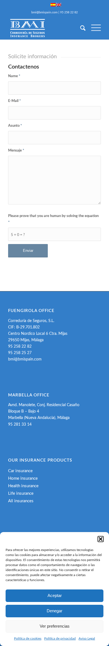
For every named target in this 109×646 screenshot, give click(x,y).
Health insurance (23, 486)
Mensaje (16, 150)
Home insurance (23, 478)
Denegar (54, 610)
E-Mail (14, 101)
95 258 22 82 (69, 12)
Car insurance (20, 471)
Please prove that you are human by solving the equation (53, 219)
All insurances (21, 501)
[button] (100, 539)
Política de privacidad (60, 638)
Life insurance (21, 493)
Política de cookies (27, 638)
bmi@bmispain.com (44, 12)
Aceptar (55, 595)
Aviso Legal (87, 638)
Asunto (15, 126)
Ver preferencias (55, 626)
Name (14, 76)
